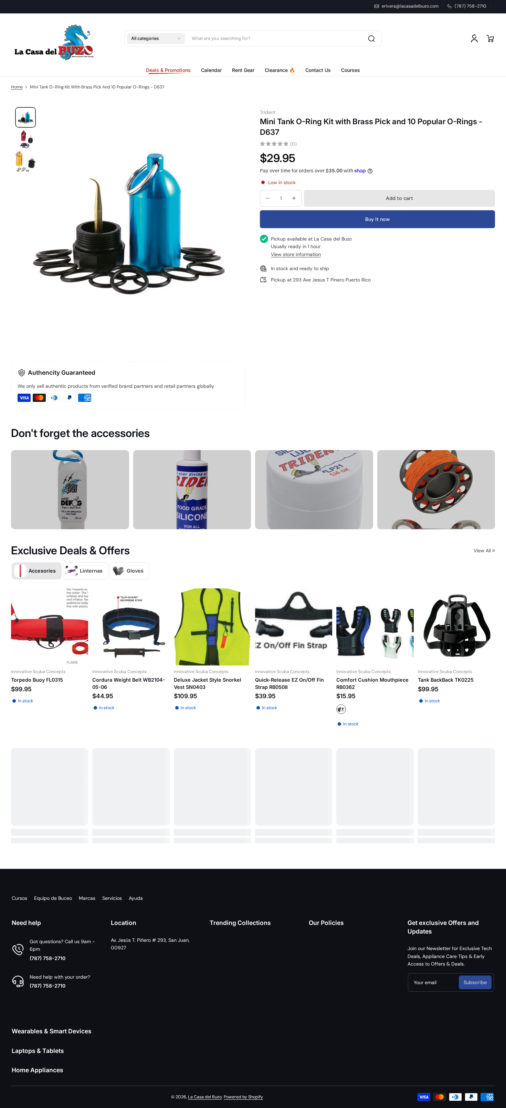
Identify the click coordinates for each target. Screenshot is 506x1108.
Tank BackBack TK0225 (446, 680)
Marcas (87, 898)
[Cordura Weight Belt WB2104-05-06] (130, 626)
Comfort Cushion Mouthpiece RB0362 (372, 683)
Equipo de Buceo (53, 898)
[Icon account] (474, 38)
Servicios (112, 898)
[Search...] (371, 38)
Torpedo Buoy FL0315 (37, 680)
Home (17, 87)
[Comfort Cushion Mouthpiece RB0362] (374, 626)
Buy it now (377, 219)
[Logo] (54, 38)
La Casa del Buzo (205, 1097)
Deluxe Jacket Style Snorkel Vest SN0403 (207, 683)
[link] (171, 70)
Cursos (19, 898)
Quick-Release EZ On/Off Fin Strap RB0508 (289, 683)
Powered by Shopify (243, 1097)
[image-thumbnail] (25, 117)
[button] (156, 38)
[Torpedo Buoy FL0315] (49, 626)
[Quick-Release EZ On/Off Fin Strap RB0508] (293, 626)
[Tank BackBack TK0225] (456, 626)
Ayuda (136, 898)
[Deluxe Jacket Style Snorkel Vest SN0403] (212, 626)
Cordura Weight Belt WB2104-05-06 (128, 683)
